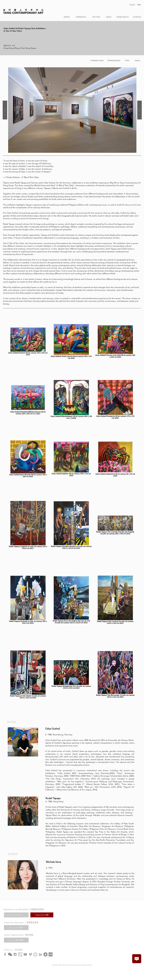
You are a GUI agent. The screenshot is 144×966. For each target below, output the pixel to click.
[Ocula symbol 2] (35, 954)
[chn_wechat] (10, 954)
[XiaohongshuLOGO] (51, 954)
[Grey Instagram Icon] (15, 954)
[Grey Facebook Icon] (5, 954)
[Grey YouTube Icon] (25, 954)
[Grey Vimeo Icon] (30, 954)
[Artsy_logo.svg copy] (20, 954)
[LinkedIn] (40, 954)
